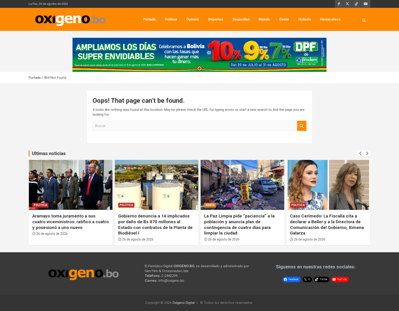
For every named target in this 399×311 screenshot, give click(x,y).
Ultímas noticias (49, 153)
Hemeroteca (330, 19)
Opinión (192, 19)
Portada (149, 19)
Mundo (264, 19)
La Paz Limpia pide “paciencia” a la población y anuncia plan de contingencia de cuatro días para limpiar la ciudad (239, 224)
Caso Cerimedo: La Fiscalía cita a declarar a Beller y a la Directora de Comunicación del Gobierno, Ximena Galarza (327, 224)
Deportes (215, 19)
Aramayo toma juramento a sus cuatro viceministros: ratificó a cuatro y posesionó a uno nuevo (70, 221)
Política (171, 19)
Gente (284, 19)
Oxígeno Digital (183, 303)
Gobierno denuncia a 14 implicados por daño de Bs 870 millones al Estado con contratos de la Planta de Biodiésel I (155, 224)
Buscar (301, 126)
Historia (304, 19)
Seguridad (241, 19)
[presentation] (360, 153)
